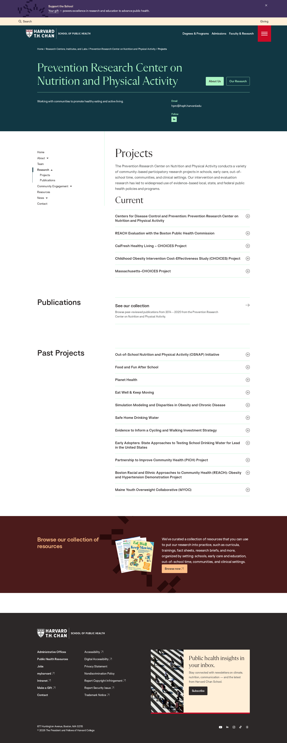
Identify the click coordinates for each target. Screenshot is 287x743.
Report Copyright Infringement (103, 680)
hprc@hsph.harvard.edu (186, 105)
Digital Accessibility (96, 659)
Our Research (238, 81)
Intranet (42, 680)
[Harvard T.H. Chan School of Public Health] (71, 633)
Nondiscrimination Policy (99, 673)
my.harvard (44, 673)
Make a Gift (44, 688)
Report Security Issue (97, 688)
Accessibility (92, 652)
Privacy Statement (95, 666)
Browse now (172, 568)
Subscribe (198, 690)
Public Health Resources (52, 659)
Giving (264, 21)
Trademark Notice (95, 695)
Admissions (219, 33)
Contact (42, 695)
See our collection (132, 305)
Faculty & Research (241, 33)
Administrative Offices (51, 652)
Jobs (40, 666)
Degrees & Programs (196, 33)
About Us (215, 81)
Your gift (53, 10)
